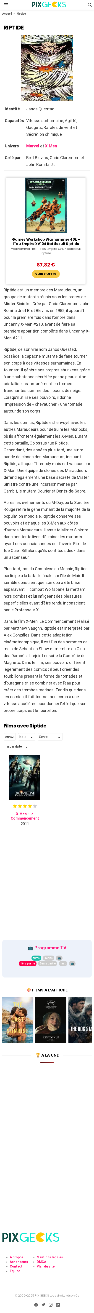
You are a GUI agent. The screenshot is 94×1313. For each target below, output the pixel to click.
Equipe (15, 1271)
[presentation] (6, 1020)
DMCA (41, 1262)
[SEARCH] (90, 4)
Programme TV (50, 948)
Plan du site (46, 1266)
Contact (16, 1266)
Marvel (32, 146)
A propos (17, 1257)
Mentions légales (50, 1257)
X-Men (51, 146)
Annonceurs (19, 1262)
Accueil (7, 13)
